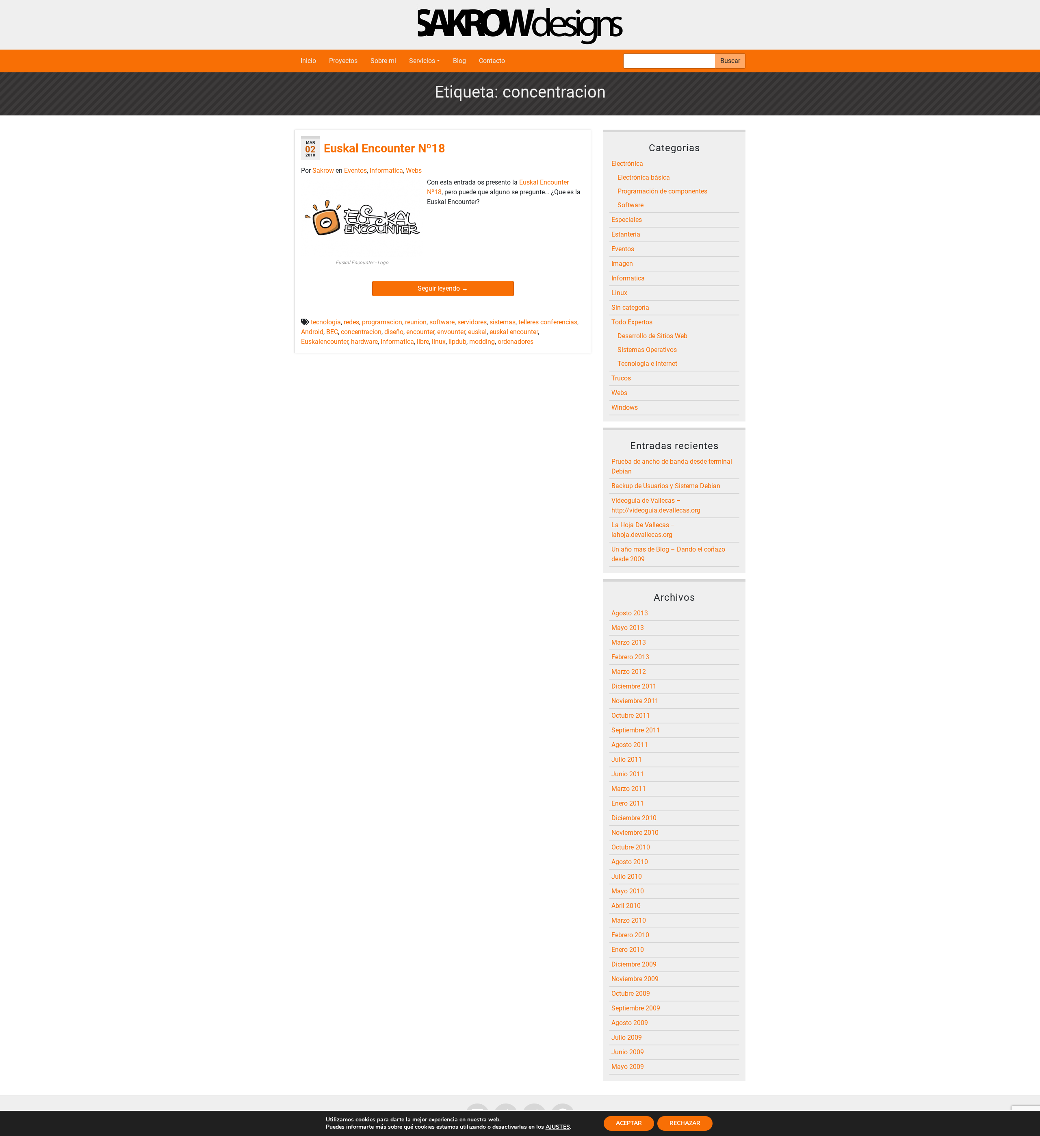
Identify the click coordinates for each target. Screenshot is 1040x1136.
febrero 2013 (630, 657)
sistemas (503, 322)
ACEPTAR (629, 1123)
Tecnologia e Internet (647, 363)
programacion (382, 322)
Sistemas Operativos (647, 350)
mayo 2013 (627, 628)
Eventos (355, 170)
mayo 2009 (627, 1067)
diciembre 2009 (633, 964)
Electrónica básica (644, 177)
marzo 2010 (628, 920)
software (442, 322)
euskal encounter (514, 332)
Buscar (730, 61)
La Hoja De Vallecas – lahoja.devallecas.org (643, 530)
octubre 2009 (630, 993)
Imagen (622, 263)
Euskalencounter (324, 341)
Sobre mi (383, 61)
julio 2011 (626, 759)
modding (482, 341)
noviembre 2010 (635, 832)
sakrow (324, 170)
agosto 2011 (629, 745)
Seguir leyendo (443, 288)
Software (631, 205)
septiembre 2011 (635, 730)
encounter (420, 332)
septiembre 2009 (635, 1008)
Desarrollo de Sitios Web (652, 336)
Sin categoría (630, 307)
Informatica (386, 170)
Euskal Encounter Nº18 (384, 148)
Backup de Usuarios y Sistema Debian (665, 486)
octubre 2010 (630, 847)
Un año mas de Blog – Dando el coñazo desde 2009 (668, 554)
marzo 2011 (628, 789)
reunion (416, 322)
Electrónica (627, 163)
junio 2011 (627, 774)
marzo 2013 (628, 642)
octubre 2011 (630, 715)
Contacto (492, 61)
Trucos (621, 378)
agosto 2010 (629, 862)
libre (423, 341)
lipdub (457, 341)
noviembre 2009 (635, 979)
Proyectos (343, 61)
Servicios (422, 61)
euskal (477, 332)
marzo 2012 (628, 672)
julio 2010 (626, 876)
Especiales (626, 220)
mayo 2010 (627, 891)
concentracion (361, 332)
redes (351, 322)
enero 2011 (627, 803)
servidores (472, 322)
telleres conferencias (547, 322)
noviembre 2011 (635, 701)
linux (439, 341)
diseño (393, 332)
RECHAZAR (685, 1123)
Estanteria (625, 234)
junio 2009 (627, 1052)
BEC (332, 332)
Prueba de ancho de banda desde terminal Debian (671, 466)
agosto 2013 (629, 613)
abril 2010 (626, 906)
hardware (364, 341)
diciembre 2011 (633, 686)
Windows (624, 407)
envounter (451, 332)
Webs (414, 170)
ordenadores (515, 341)
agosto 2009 (629, 1023)
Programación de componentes (662, 191)
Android (312, 332)
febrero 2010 (630, 935)
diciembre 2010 (633, 818)
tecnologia (326, 322)
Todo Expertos (631, 322)
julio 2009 (626, 1037)
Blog (459, 61)
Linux (619, 293)
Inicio (308, 61)
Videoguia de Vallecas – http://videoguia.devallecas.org (655, 505)
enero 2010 (627, 950)
